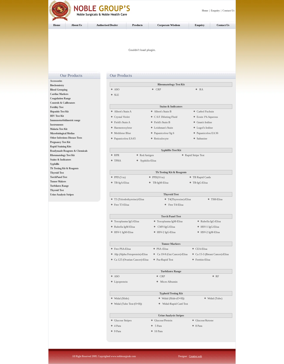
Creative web (195, 356)
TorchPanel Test (58, 177)
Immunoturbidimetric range (65, 120)
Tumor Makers (58, 181)
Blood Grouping (58, 89)
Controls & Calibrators (62, 102)
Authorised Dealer (107, 25)
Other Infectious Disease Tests (66, 137)
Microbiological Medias (62, 133)
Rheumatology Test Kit (62, 155)
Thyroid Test (57, 172)
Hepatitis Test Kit (59, 111)
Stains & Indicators (60, 159)
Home (205, 10)
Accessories (56, 81)
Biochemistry (57, 85)
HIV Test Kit (57, 115)
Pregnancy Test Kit (60, 142)
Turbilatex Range (59, 185)
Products (137, 25)
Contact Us (228, 10)
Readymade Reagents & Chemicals (69, 150)
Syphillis (55, 164)
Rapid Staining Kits (60, 146)
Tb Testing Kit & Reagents (64, 168)
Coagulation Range (60, 98)
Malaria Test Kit (58, 129)
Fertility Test (56, 107)
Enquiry (215, 10)
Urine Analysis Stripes (62, 194)
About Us (76, 25)
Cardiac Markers (59, 94)
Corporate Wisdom (168, 25)
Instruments (57, 124)
